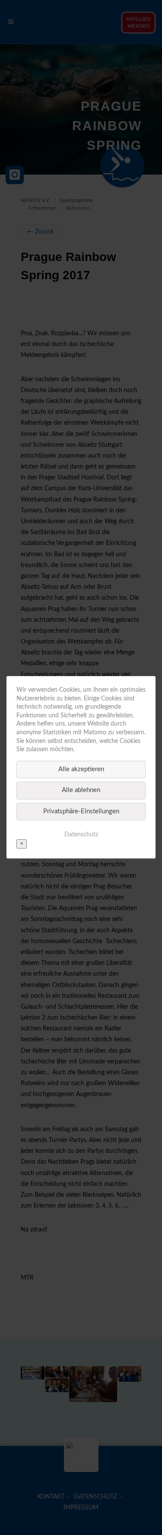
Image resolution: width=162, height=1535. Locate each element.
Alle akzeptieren (81, 769)
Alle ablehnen (81, 790)
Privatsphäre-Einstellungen (81, 811)
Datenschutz (81, 835)
